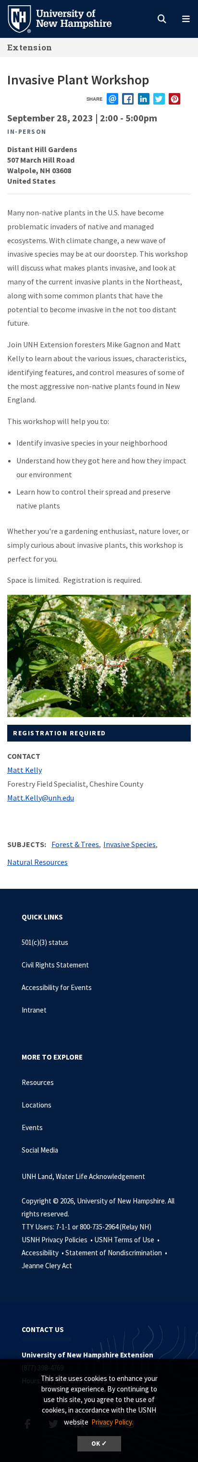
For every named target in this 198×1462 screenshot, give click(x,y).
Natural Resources (37, 862)
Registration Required (59, 733)
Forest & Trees (75, 844)
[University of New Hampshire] (67, 18)
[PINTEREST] (174, 99)
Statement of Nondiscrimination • (117, 1252)
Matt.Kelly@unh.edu (40, 797)
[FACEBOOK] (128, 99)
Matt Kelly (24, 770)
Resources (38, 1082)
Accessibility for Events (57, 987)
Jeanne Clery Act (47, 1265)
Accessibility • (43, 1252)
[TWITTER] (159, 99)
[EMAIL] (112, 99)
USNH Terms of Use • (127, 1239)
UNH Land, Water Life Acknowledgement (83, 1176)
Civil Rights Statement (55, 964)
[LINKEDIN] (143, 99)
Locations (36, 1104)
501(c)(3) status (45, 942)
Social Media (40, 1150)
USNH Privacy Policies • (58, 1239)
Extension (29, 47)
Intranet (34, 1009)
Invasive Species (129, 844)
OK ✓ (99, 1443)
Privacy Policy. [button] (112, 1422)
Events (32, 1127)
